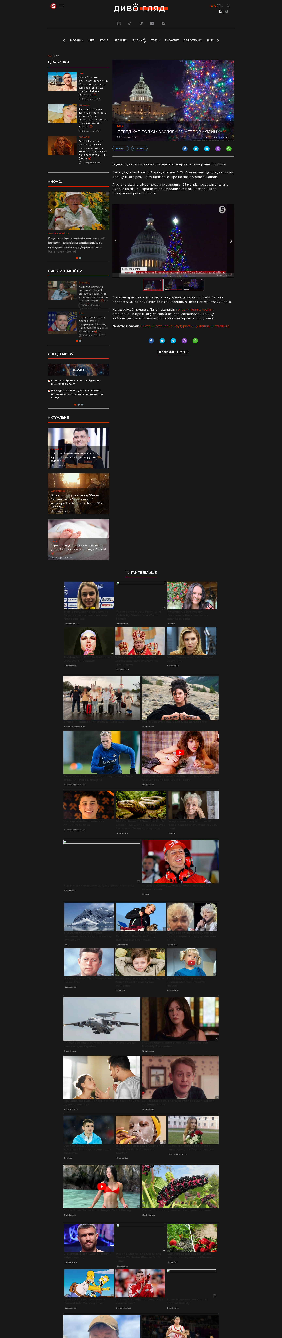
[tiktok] (130, 23)
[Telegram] (141, 23)
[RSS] (163, 23)
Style (103, 40)
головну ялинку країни (194, 309)
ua (213, 6)
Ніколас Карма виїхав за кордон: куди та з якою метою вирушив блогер (75, 461)
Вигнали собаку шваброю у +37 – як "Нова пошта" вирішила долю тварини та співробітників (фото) (93, 327)
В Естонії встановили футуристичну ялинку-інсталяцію (185, 326)
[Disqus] (173, 403)
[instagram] (119, 23)
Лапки (137, 40)
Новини (76, 40)
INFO (210, 40)
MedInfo (120, 40)
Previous (64, 41)
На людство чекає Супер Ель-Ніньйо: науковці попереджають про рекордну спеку (77, 398)
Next (217, 41)
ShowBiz (172, 40)
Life (91, 40)
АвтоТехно (193, 40)
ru (220, 6)
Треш (155, 40)
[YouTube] (152, 23)
